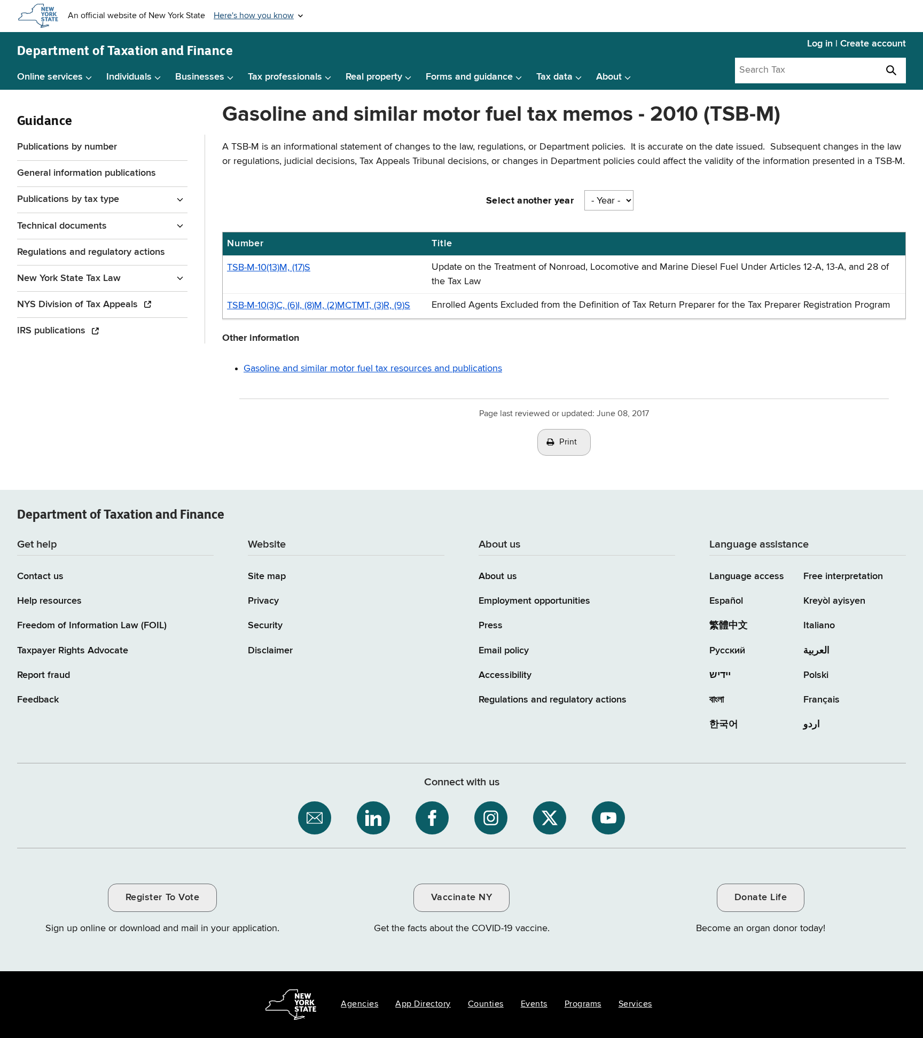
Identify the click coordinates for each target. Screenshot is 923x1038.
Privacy (263, 601)
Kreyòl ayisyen (834, 601)
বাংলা (716, 700)
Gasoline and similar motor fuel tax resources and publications (373, 368)
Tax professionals (285, 77)
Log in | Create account (856, 44)
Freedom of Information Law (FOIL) (92, 625)
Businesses (199, 77)
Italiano (819, 625)
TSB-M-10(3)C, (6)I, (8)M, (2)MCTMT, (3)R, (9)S (318, 305)
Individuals (129, 77)
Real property (374, 77)
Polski (815, 675)
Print (568, 442)
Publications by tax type (68, 199)
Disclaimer (270, 650)
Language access (746, 576)
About (609, 77)
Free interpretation (843, 576)
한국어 (723, 724)
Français (821, 700)
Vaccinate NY (461, 897)
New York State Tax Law (69, 278)
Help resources (49, 601)
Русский (727, 650)
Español (726, 601)
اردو (811, 724)
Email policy (504, 650)
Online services (50, 77)
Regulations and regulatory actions (91, 252)
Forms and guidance (469, 77)
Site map (267, 576)
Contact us (40, 576)
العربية (816, 650)
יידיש (720, 675)
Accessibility (505, 675)
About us (498, 576)
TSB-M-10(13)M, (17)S (268, 267)
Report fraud (43, 675)
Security (265, 625)
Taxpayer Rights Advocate (72, 650)
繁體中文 (728, 625)
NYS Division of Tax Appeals (78, 304)
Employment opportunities (534, 601)
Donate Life (760, 897)
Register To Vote (162, 897)
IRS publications (52, 330)
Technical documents (62, 226)
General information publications (86, 173)
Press (491, 625)
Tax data (554, 77)
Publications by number (67, 147)
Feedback (38, 700)
